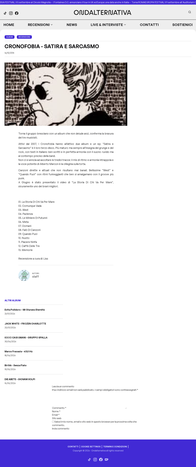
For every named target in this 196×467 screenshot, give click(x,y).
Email (56, 414)
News (72, 25)
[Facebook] (16, 13)
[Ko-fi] (106, 459)
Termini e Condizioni (115, 446)
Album (9, 37)
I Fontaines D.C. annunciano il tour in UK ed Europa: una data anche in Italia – (92, 2)
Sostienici (182, 25)
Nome (56, 411)
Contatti (149, 25)
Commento (59, 407)
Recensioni (39, 25)
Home (8, 25)
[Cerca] (190, 12)
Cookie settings (91, 446)
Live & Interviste (107, 25)
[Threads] (5, 13)
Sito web (56, 418)
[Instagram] (11, 13)
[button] (40, 24)
